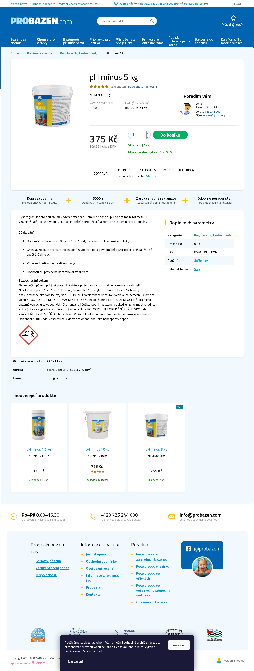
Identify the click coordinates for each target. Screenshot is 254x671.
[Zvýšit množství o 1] (148, 133)
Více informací (92, 651)
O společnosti (46, 575)
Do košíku (170, 134)
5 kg (197, 269)
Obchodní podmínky (42, 4)
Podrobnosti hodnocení (142, 87)
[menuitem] (22, 41)
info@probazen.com (201, 514)
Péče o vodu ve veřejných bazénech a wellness (153, 590)
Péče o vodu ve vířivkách (148, 576)
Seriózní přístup (48, 561)
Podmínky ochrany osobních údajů (78, 4)
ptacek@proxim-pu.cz (216, 115)
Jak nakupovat (18, 4)
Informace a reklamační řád (104, 578)
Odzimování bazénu (151, 602)
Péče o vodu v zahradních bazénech (152, 557)
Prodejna (93, 587)
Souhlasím (179, 645)
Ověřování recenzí (100, 568)
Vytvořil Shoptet (234, 660)
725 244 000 (212, 111)
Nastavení (75, 661)
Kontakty (93, 594)
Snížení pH (201, 260)
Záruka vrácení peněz (52, 568)
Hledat (152, 21)
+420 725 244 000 (119, 514)
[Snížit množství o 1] (148, 138)
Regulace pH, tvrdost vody (213, 235)
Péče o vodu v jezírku (152, 566)
